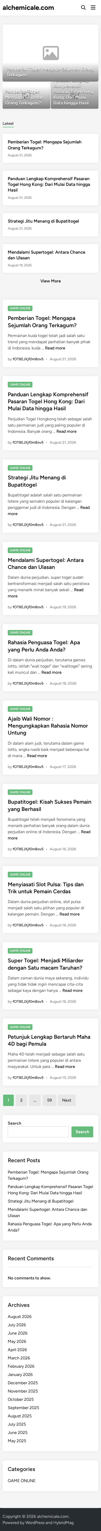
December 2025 (23, 1382)
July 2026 (17, 1324)
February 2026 (21, 1366)
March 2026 (19, 1358)
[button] (74, 31)
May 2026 (17, 1341)
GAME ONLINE (20, 308)
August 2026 (20, 1316)
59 (49, 1100)
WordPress (35, 1522)
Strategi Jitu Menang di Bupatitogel (43, 221)
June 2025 (17, 1432)
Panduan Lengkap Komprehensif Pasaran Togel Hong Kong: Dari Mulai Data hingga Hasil (49, 184)
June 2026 (17, 1333)
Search (14, 1123)
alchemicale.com (28, 7)
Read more (55, 348)
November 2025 (23, 1391)
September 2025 (23, 1407)
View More (50, 281)
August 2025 (20, 1415)
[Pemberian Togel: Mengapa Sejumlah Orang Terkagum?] (51, 53)
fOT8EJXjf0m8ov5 (28, 359)
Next (66, 1100)
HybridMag (63, 1522)
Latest (8, 123)
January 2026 (20, 1374)
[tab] (8, 123)
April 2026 (17, 1349)
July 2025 (17, 1424)
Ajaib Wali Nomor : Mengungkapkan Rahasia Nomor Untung (48, 725)
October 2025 (21, 1399)
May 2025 (17, 1440)
